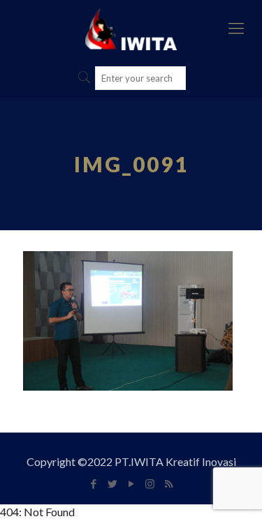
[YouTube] (131, 483)
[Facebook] (93, 483)
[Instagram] (150, 483)
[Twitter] (112, 483)
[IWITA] (131, 28)
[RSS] (168, 483)
